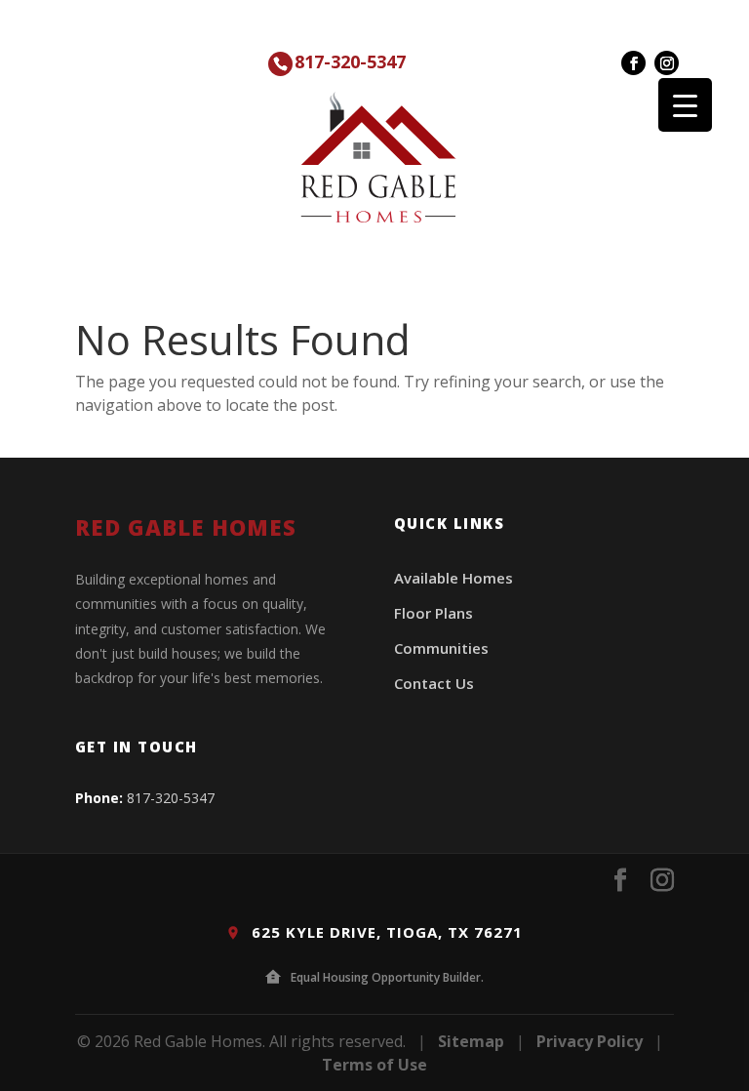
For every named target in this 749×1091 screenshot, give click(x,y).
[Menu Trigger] (685, 105)
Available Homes (453, 577)
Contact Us (434, 683)
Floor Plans (433, 613)
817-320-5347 (350, 61)
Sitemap (471, 1041)
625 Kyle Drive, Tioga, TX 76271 (385, 932)
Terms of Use (374, 1064)
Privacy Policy (589, 1041)
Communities (441, 648)
